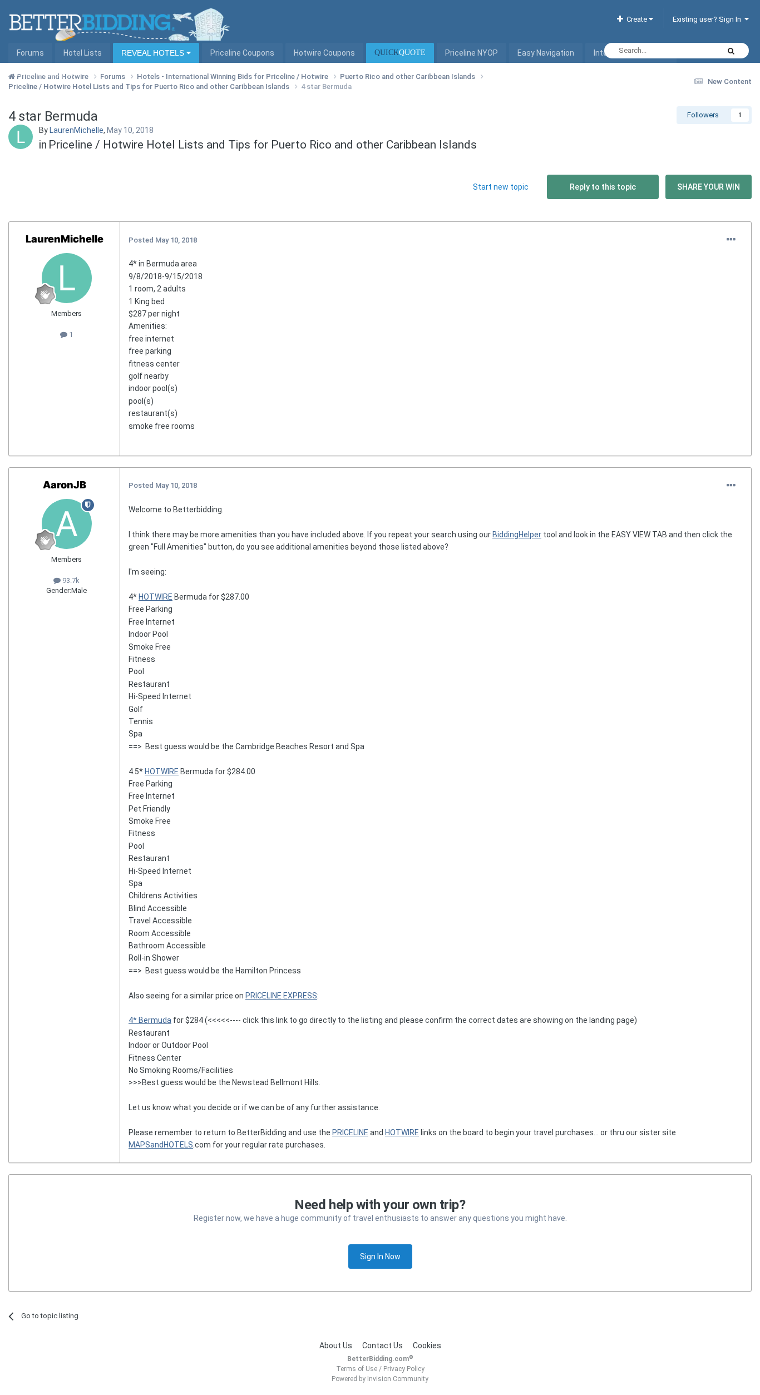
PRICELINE (350, 1132)
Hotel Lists (82, 52)
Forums (30, 52)
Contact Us (382, 1345)
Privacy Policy (404, 1369)
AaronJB (64, 485)
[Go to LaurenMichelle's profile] (20, 137)
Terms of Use (356, 1369)
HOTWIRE (155, 596)
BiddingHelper (516, 534)
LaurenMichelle (76, 130)
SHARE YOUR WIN (708, 186)
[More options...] (731, 239)
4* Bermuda (150, 1020)
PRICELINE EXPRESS (281, 995)
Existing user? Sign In (708, 19)
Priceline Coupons (242, 52)
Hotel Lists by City (49, 72)
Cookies (427, 1345)
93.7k (70, 580)
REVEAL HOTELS (153, 52)
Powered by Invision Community (380, 1379)
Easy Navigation (545, 52)
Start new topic (501, 186)
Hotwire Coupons (324, 52)
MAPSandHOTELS (161, 1144)
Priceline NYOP (471, 52)
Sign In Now (380, 1256)
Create (636, 19)
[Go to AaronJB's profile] (67, 524)
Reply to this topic (603, 186)
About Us (335, 1345)
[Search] (731, 50)
